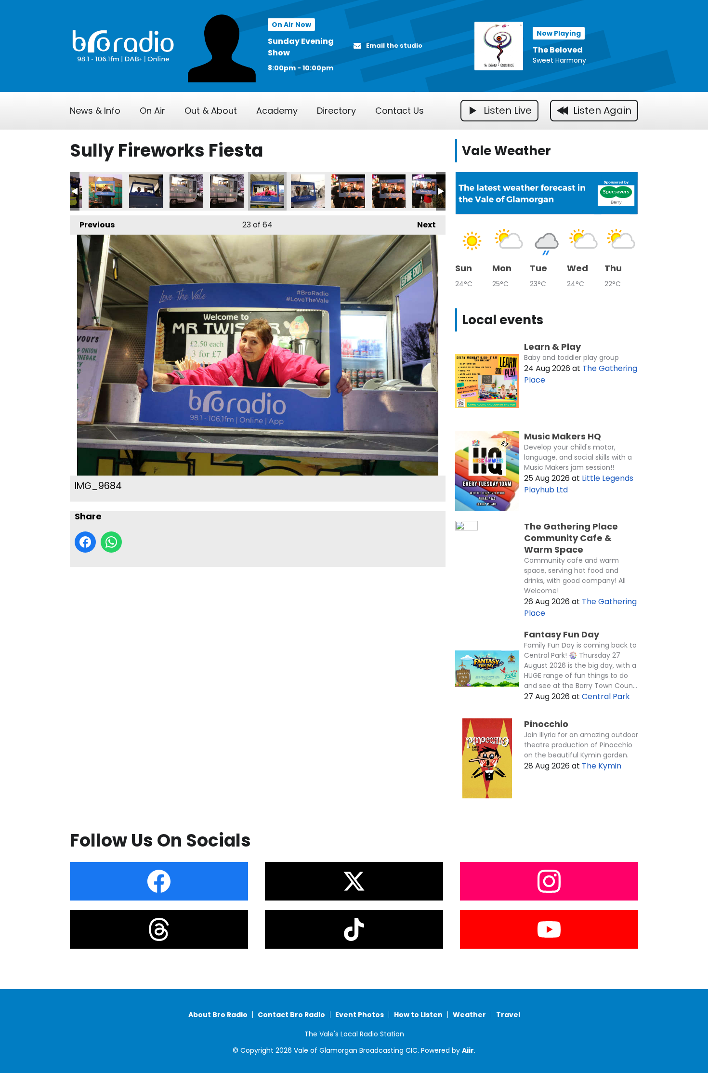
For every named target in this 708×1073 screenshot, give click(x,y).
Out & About (210, 111)
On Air (152, 111)
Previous (92, 224)
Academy (277, 111)
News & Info (95, 111)
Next (421, 224)
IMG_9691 (389, 191)
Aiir (468, 1050)
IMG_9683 (227, 191)
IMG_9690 (348, 191)
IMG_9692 (429, 191)
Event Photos (359, 1015)
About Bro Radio (218, 1015)
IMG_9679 (105, 191)
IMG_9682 (186, 191)
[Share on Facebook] (85, 542)
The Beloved (558, 49)
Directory (336, 111)
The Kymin (601, 765)
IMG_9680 (146, 191)
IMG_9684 (267, 191)
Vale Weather (506, 150)
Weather (469, 1015)
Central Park (606, 696)
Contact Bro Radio (291, 1015)
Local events (502, 320)
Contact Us (399, 111)
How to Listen (418, 1015)
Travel (508, 1015)
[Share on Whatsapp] (111, 542)
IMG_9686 (308, 191)
